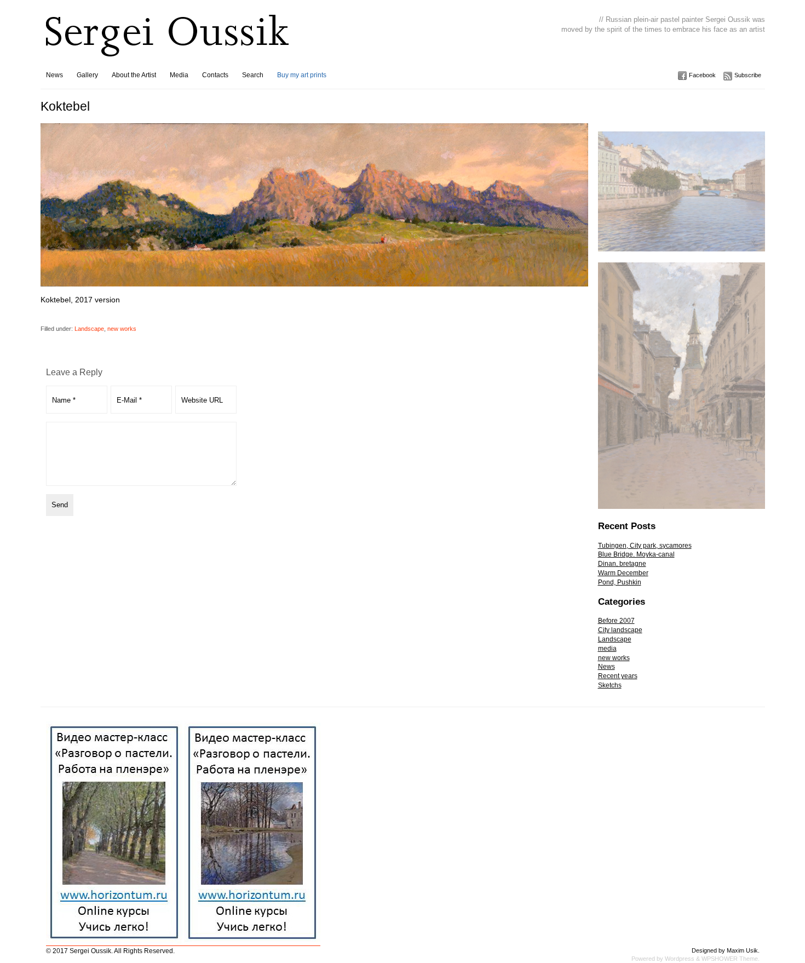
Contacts (215, 75)
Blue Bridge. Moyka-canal (636, 554)
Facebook (702, 75)
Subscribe (747, 75)
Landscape (89, 328)
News (54, 75)
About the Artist (134, 75)
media (607, 648)
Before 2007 (616, 620)
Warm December (623, 573)
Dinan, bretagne (622, 564)
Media (179, 75)
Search (252, 75)
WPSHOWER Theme (730, 958)
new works (121, 328)
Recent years (617, 676)
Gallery (87, 75)
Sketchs (610, 685)
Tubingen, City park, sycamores (645, 545)
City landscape (620, 630)
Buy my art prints (301, 75)
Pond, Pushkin (619, 582)
